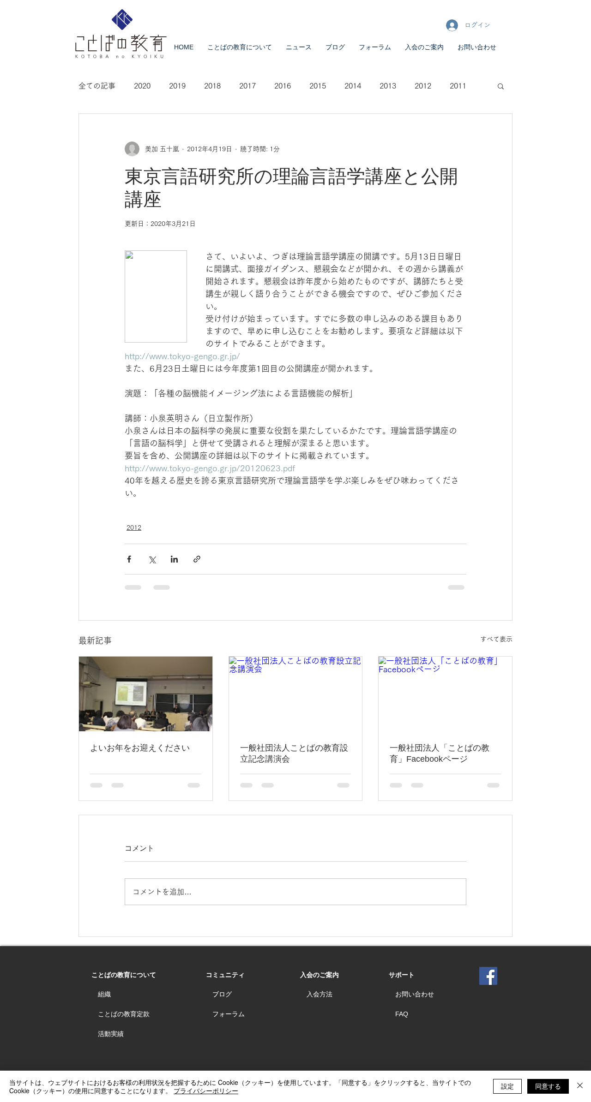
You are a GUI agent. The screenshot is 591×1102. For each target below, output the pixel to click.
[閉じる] (579, 1086)
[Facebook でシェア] (129, 559)
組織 (104, 994)
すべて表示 (496, 639)
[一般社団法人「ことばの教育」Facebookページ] (445, 694)
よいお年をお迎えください (140, 747)
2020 (142, 85)
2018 (212, 85)
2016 (282, 85)
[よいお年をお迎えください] (145, 694)
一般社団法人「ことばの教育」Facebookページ (439, 753)
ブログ (222, 994)
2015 (317, 85)
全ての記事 (96, 85)
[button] (500, 85)
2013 (388, 85)
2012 (423, 85)
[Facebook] (488, 976)
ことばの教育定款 (124, 1014)
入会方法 (319, 994)
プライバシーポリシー (206, 1090)
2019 (177, 85)
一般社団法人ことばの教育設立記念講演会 (294, 753)
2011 (458, 85)
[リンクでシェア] (197, 559)
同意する (548, 1085)
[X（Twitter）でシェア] (151, 559)
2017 (247, 85)
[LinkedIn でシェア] (174, 559)
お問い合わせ (414, 994)
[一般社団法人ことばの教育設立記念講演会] (295, 694)
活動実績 (111, 1033)
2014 (352, 85)
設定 (507, 1085)
